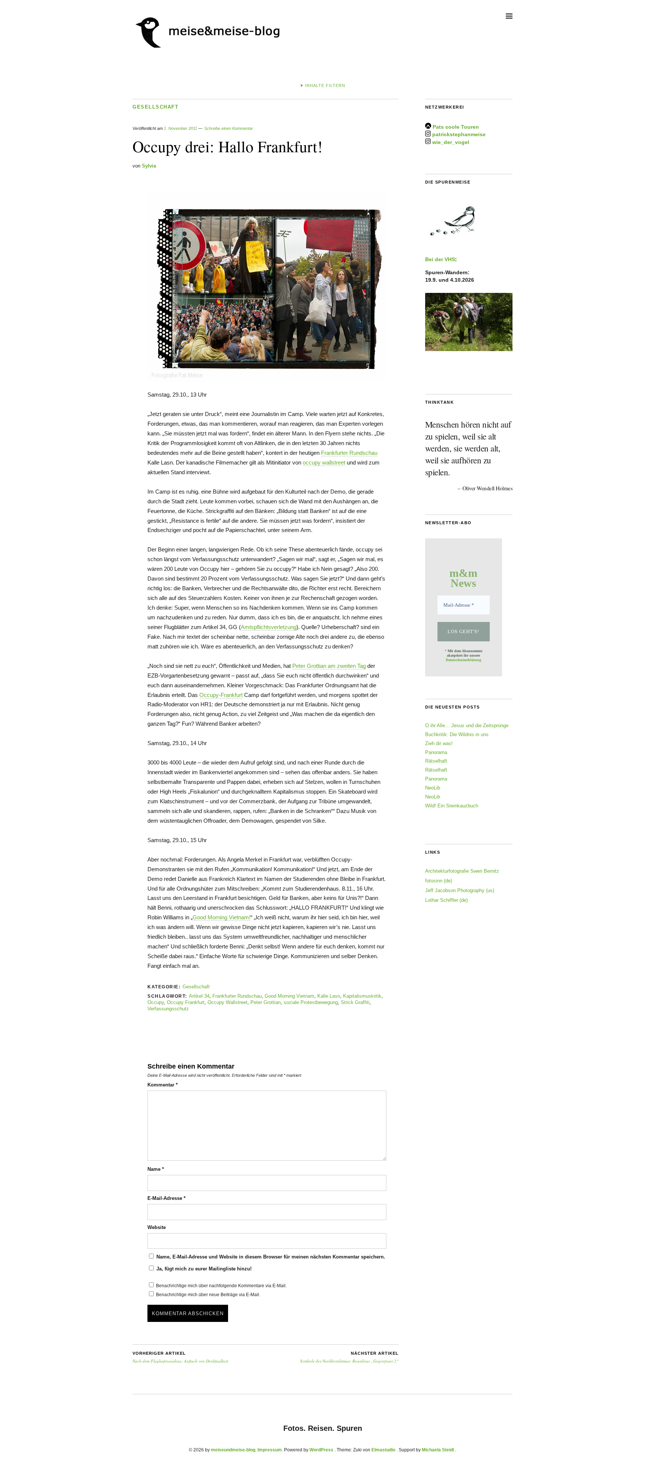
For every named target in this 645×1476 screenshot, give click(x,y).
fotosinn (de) (438, 881)
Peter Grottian (265, 1002)
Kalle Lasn (328, 996)
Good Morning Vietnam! (221, 917)
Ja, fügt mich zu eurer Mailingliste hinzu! (203, 1269)
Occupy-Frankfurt (221, 695)
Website (156, 1227)
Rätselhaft (436, 761)
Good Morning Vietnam (289, 996)
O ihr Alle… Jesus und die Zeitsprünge (466, 725)
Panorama (436, 752)
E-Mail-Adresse (166, 1198)
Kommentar (162, 1085)
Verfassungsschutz (168, 1008)
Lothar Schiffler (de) (446, 900)
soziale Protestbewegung (311, 1002)
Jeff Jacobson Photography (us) (459, 890)
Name (155, 1169)
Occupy (155, 1002)
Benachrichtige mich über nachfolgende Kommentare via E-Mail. (221, 1285)
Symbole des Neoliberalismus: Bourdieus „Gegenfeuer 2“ (349, 1357)
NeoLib (432, 788)
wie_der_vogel (450, 142)
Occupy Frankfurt (186, 1002)
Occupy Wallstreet (227, 1002)
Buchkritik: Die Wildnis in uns (457, 734)
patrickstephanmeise (459, 135)
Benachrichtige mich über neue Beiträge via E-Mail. (208, 1294)
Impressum (270, 1449)
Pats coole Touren (456, 127)
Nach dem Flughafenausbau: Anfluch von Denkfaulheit (180, 1357)
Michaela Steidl (438, 1449)
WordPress (321, 1449)
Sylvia (149, 166)
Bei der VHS (440, 259)
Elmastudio (383, 1449)
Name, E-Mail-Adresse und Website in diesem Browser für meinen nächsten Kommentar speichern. (270, 1257)
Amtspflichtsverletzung (268, 627)
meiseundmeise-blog (233, 1449)
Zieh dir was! (439, 743)
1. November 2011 (180, 128)
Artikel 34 (199, 996)
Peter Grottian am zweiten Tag (329, 666)
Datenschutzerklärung (463, 660)
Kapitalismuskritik (362, 996)
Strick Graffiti (355, 1002)
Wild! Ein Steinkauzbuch (451, 806)
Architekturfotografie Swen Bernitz (462, 871)
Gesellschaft (155, 107)
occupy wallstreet (324, 462)
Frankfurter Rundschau (349, 453)
